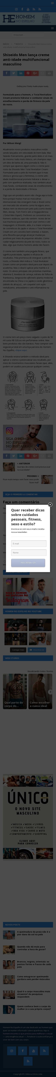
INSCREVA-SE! (28, 562)
